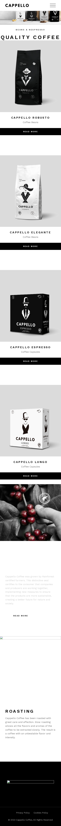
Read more (30, 132)
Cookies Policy (41, 813)
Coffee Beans (30, 122)
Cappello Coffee (24, 820)
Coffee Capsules (30, 352)
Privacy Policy (23, 813)
